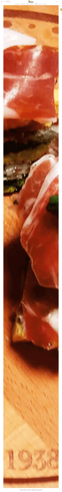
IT (55, 1)
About (46, 4)
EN (56, 1)
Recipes (18, 4)
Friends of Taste (30, 4)
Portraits (23, 4)
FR (57, 1)
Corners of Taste (39, 4)
